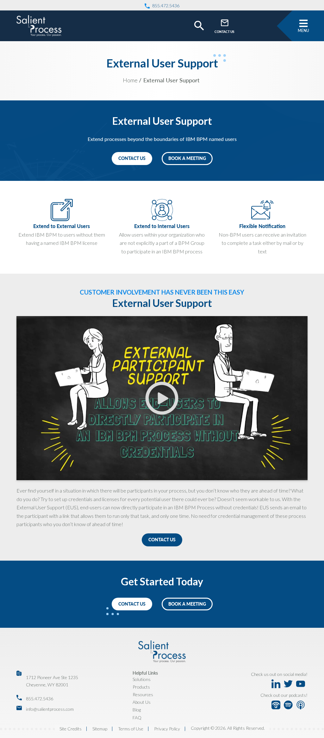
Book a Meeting (187, 158)
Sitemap (99, 729)
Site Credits (70, 729)
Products (141, 687)
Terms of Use (130, 729)
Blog (137, 709)
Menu (303, 30)
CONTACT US (224, 32)
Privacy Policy (167, 729)
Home (130, 80)
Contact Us (162, 539)
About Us (142, 702)
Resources (143, 694)
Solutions (142, 679)
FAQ (137, 717)
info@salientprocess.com (50, 709)
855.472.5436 (39, 698)
